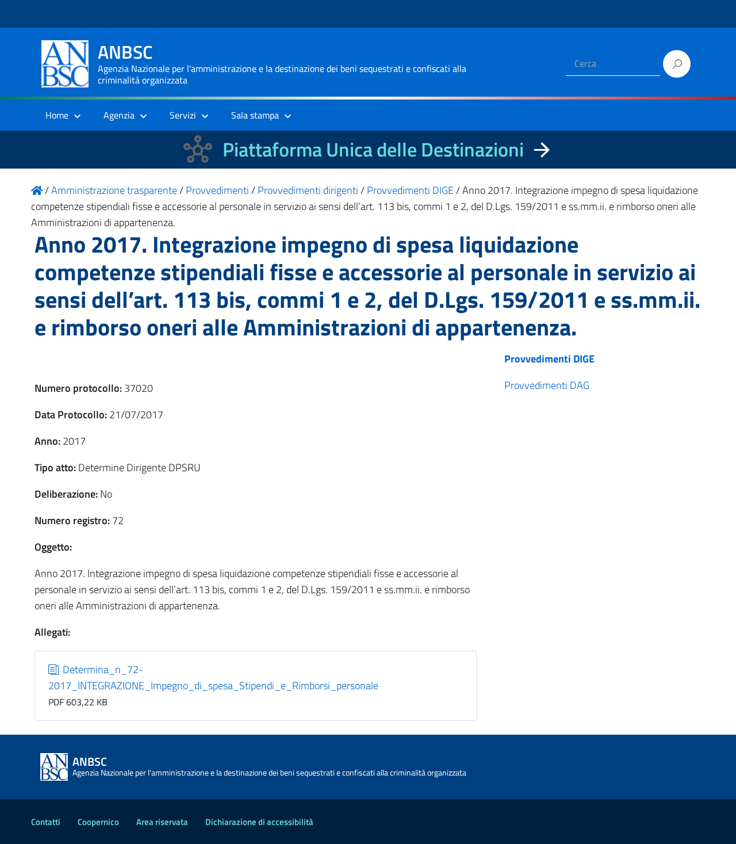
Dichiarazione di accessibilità (259, 821)
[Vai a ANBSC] (37, 190)
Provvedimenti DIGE (549, 358)
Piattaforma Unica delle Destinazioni (373, 149)
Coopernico (98, 821)
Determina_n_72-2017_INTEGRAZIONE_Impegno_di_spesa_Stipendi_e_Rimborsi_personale (213, 677)
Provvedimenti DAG (546, 385)
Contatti (45, 821)
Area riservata (162, 821)
